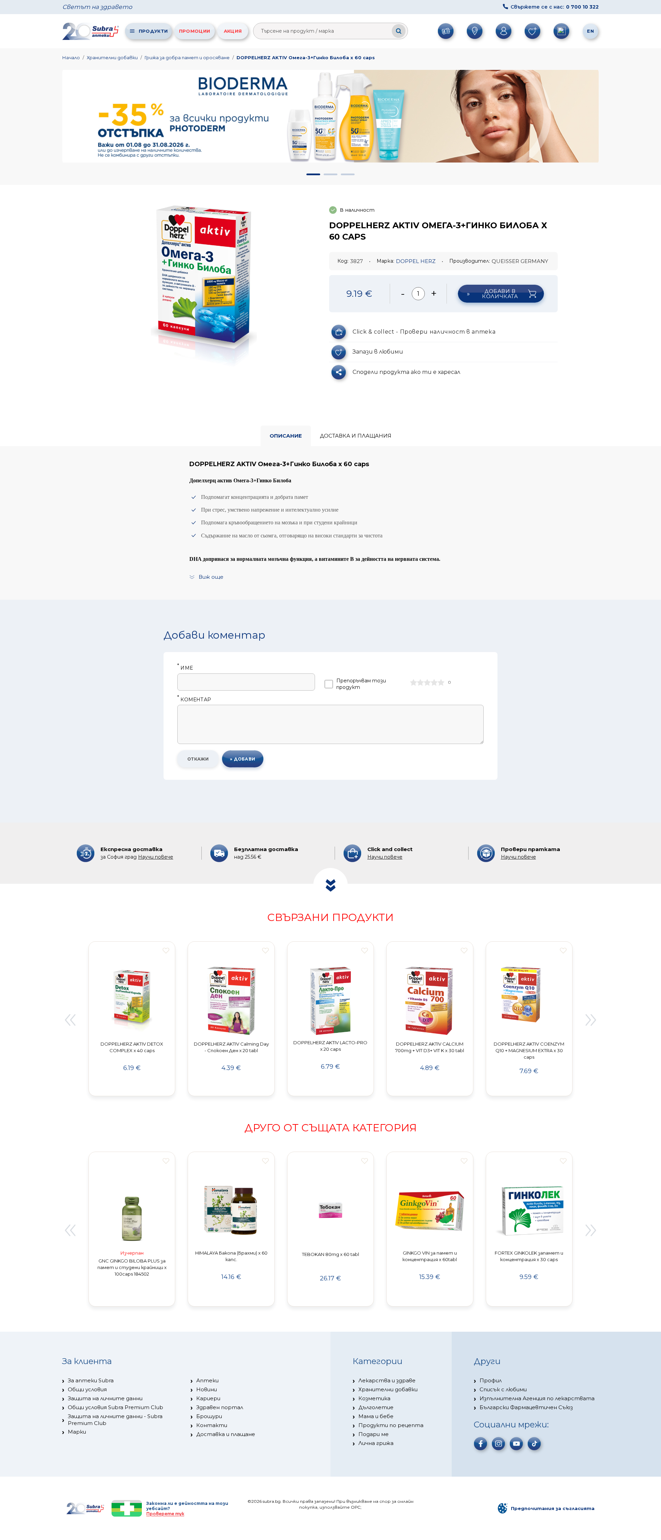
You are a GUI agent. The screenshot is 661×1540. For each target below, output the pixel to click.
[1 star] (413, 682)
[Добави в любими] (166, 950)
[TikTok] (534, 1443)
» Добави (242, 759)
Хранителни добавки (112, 57)
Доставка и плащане (225, 1434)
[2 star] (420, 682)
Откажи (198, 759)
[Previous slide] (69, 1020)
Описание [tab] (286, 435)
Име (185, 668)
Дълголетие (376, 1407)
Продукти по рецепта (390, 1425)
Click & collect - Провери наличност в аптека (424, 331)
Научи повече (155, 857)
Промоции (194, 31)
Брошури (209, 1416)
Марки (77, 1431)
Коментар (194, 700)
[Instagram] (498, 1443)
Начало (71, 57)
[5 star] (441, 682)
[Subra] (91, 31)
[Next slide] (591, 1020)
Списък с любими (503, 1389)
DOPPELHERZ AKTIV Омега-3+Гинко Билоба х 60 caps (306, 57)
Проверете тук (165, 1513)
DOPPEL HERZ (416, 261)
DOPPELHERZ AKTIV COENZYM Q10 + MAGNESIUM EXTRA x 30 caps (529, 1050)
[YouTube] (516, 1443)
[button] (313, 174)
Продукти (153, 31)
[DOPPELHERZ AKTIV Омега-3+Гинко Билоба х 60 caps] (203, 286)
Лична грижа (376, 1443)
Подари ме (373, 1434)
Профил (491, 1380)
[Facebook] (480, 1443)
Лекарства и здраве (387, 1380)
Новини (206, 1389)
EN (590, 31)
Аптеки (207, 1380)
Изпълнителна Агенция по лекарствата (537, 1398)
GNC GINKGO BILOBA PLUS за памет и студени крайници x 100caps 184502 (132, 1267)
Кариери (208, 1398)
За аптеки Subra (91, 1380)
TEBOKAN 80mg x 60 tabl (330, 1254)
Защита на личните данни (105, 1398)
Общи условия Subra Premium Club (115, 1407)
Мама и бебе (376, 1416)
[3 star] (427, 682)
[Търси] (399, 31)
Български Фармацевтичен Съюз (526, 1407)
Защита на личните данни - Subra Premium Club (115, 1419)
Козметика (374, 1398)
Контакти (211, 1425)
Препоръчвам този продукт (361, 684)
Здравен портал (219, 1407)
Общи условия (87, 1389)
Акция (233, 31)
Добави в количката (500, 294)
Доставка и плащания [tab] (355, 435)
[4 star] (434, 682)
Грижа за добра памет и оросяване (187, 57)
